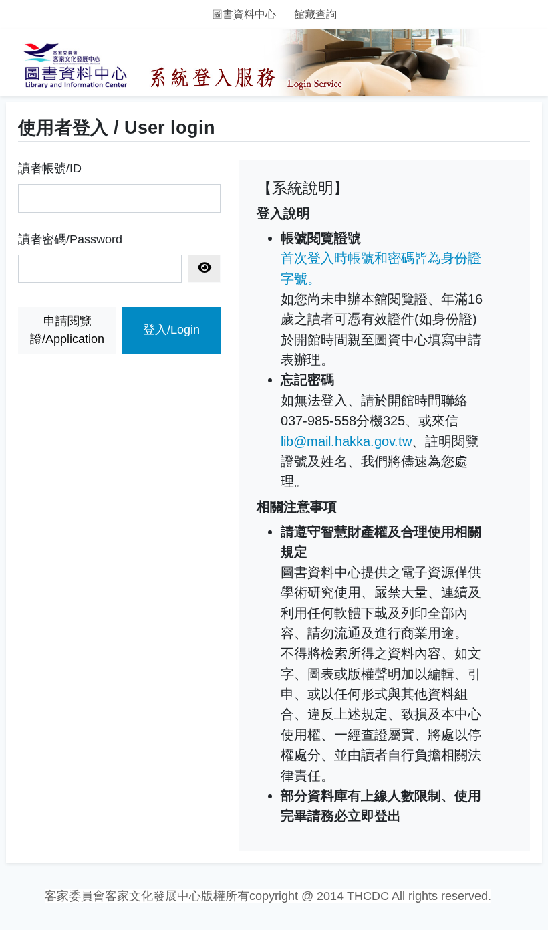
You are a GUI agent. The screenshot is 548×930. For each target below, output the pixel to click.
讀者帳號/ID (50, 168)
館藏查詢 (315, 14)
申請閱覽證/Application (67, 330)
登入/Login (171, 329)
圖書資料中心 (244, 14)
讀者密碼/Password (70, 239)
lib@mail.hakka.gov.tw (346, 441)
